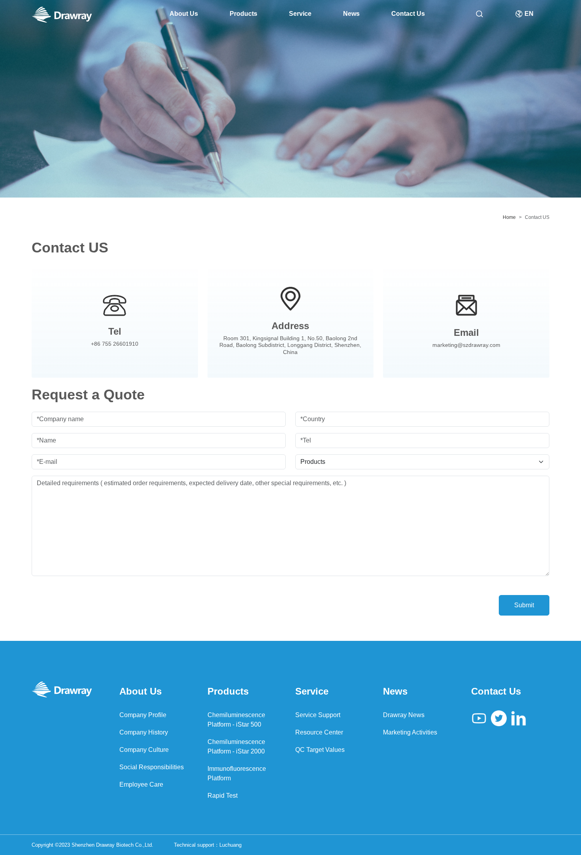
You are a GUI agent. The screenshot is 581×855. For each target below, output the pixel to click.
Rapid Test (223, 795)
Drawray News (403, 715)
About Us (184, 13)
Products (243, 13)
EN (528, 13)
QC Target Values (320, 749)
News (351, 13)
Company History (143, 732)
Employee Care (141, 784)
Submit (524, 605)
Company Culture (144, 749)
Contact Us (408, 13)
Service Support (317, 715)
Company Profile (142, 715)
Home (509, 217)
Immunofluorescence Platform (237, 773)
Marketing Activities (410, 732)
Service (300, 13)
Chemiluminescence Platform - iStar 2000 (236, 746)
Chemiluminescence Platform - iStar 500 (236, 720)
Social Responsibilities (151, 767)
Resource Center (319, 732)
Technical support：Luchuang (207, 845)
